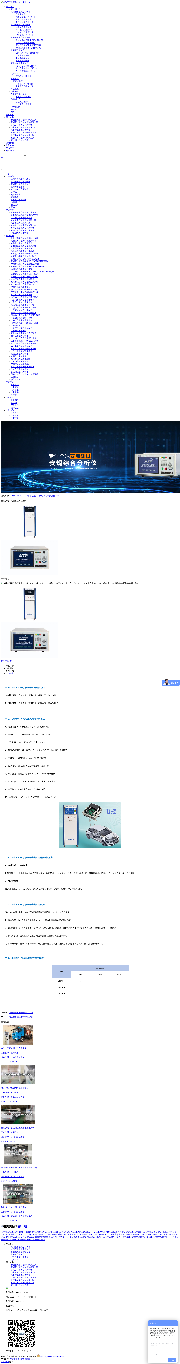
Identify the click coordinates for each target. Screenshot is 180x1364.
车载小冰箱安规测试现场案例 (23, 343)
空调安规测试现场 (18, 356)
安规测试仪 (16, 9)
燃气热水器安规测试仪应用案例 (24, 297)
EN (2, 157)
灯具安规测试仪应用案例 (21, 302)
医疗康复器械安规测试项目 (129, 1232)
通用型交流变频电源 (24, 86)
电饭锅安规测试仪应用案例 (22, 300)
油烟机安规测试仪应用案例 (22, 269)
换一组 (22, 1226)
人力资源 (15, 390)
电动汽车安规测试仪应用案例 (23, 305)
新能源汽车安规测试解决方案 (23, 120)
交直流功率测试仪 (23, 102)
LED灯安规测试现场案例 (21, 320)
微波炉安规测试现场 (19, 361)
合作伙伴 (15, 395)
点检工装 (15, 73)
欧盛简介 (15, 385)
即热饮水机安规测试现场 (21, 318)
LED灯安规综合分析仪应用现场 (24, 341)
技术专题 (15, 415)
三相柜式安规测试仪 (24, 32)
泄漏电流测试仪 (22, 58)
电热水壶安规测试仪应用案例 (23, 307)
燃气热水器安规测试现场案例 (23, 349)
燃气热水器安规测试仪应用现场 (24, 254)
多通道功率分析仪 (18, 94)
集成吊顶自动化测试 (19, 369)
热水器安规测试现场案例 (21, 346)
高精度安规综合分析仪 (20, 12)
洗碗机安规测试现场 (19, 354)
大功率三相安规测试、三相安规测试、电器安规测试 (51, 1232)
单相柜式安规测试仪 (24, 30)
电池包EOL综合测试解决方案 (23, 133)
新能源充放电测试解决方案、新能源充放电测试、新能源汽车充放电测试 (114, 1234)
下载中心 (15, 405)
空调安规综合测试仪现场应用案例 (25, 264)
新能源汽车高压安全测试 (72, 1234)
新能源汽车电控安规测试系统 (28, 48)
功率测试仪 (16, 99)
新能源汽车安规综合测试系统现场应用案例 (29, 261)
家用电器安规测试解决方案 (14, 1237)
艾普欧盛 (10, 382)
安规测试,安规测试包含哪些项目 (15, 1232)
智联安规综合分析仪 (24, 35)
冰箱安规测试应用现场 (20, 359)
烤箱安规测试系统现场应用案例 (24, 274)
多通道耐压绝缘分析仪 (25, 71)
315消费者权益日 (74, 1237)
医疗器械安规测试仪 (24, 22)
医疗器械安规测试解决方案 (22, 135)
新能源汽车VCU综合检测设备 (32, 1240)
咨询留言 (10, 673)
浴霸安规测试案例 (18, 331)
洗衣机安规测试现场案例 (21, 351)
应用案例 (10, 236)
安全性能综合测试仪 (19, 63)
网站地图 (5, 1362)
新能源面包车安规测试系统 (21, 1013)
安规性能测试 (152, 1234)
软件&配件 (15, 107)
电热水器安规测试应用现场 (22, 367)
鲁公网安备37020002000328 (52, 1356)
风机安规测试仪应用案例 (21, 295)
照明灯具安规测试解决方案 (22, 138)
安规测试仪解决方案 (19, 140)
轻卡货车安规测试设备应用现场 (24, 238)
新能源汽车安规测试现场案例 (23, 256)
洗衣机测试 (16, 379)
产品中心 (10, 176)
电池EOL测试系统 (23, 19)
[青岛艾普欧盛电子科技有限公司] (15, 2)
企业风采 (15, 392)
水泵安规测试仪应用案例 (21, 310)
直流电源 (15, 89)
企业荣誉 (15, 387)
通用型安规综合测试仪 (20, 25)
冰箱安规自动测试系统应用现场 (24, 282)
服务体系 (15, 400)
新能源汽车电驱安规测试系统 (28, 45)
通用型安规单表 (17, 50)
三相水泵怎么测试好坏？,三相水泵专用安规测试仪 (96, 1232)
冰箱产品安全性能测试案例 (22, 279)
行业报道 (15, 418)
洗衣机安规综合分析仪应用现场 (24, 323)
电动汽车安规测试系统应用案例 (24, 277)
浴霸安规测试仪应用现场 (21, 243)
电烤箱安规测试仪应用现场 (22, 251)
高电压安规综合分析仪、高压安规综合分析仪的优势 (103, 1237)
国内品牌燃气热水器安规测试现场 (25, 315)
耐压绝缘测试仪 (22, 61)
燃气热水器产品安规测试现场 (23, 338)
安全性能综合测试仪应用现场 (23, 333)
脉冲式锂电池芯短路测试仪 (27, 53)
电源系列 (15, 79)
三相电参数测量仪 (23, 104)
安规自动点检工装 (23, 76)
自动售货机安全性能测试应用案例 (25, 259)
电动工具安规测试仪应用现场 (23, 241)
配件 (13, 112)
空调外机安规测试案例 (20, 287)
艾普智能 (14, 1359)
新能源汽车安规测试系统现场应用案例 (27, 266)
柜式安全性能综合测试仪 (26, 66)
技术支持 (10, 397)
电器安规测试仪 (148, 1232)
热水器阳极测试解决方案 (21, 125)
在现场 (14, 403)
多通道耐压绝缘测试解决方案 (23, 127)
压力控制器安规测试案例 (21, 328)
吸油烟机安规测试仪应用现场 (23, 246)
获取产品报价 (7, 661)
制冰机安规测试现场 (19, 336)
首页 (8, 174)
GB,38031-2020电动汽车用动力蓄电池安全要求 (46, 1237)
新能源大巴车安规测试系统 (50, 1234)
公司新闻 (15, 413)
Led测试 (14, 377)
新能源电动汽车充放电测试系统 (29, 40)
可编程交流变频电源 (24, 84)
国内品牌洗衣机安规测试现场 (23, 313)
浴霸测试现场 (17, 325)
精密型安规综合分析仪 (25, 17)
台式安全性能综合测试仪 (26, 68)
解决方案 (10, 210)
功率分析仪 (16, 91)
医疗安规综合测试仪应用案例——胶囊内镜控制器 (32, 272)
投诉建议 (15, 408)
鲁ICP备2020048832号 (27, 1359)
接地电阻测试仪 (22, 55)
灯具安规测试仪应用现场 (21, 248)
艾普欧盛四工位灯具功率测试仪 (24, 292)
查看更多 (10, 115)
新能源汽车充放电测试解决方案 (24, 122)
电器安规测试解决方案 (20, 130)
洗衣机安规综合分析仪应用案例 (24, 290)
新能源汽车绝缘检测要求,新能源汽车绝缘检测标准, (148, 1237)
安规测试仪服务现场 (19, 372)
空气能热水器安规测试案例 (22, 284)
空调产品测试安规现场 (20, 364)
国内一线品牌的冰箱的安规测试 (24, 374)
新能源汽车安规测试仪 (20, 37)
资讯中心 (10, 410)
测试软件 (15, 109)
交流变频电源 (17, 81)
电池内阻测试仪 (31, 1234)
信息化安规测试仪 (23, 27)
